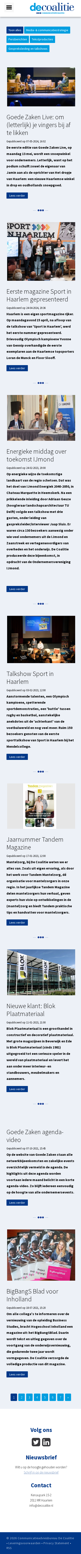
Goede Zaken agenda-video (35, 1136)
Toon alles (14, 30)
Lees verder (17, 195)
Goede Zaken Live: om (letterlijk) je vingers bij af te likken (38, 125)
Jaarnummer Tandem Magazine (35, 843)
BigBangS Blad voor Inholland (32, 1295)
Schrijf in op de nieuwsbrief (41, 1472)
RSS (9, 1548)
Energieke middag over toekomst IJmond (36, 455)
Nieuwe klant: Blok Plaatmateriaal (30, 1010)
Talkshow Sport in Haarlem (30, 677)
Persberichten (17, 39)
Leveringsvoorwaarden (24, 1543)
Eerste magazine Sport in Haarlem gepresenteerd (38, 295)
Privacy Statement (56, 1543)
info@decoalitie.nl (41, 1505)
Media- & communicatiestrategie (47, 30)
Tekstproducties (42, 39)
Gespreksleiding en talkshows (28, 49)
